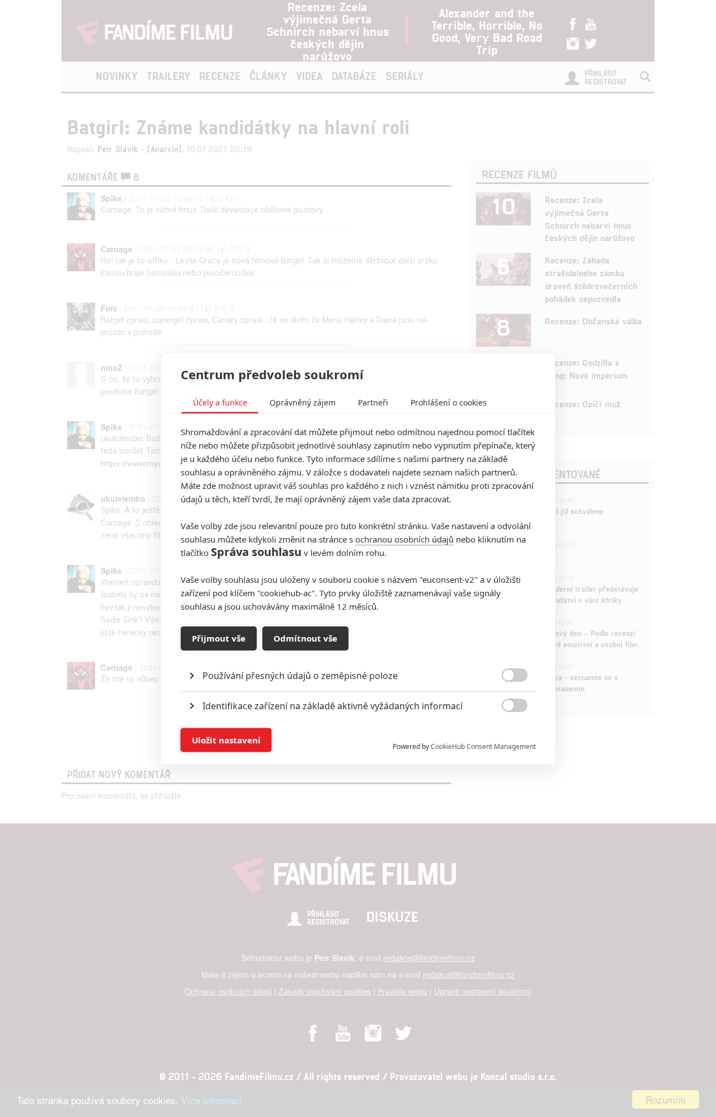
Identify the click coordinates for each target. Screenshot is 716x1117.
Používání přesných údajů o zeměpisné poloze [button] (300, 675)
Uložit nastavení (226, 740)
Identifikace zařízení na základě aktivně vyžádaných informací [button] (332, 705)
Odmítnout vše (305, 638)
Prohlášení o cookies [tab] (449, 402)
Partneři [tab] (373, 402)
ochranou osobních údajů (404, 538)
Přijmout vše (219, 638)
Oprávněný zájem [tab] (303, 402)
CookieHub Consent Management (483, 746)
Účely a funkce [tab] (220, 402)
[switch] (505, 734)
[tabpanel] (358, 650)
